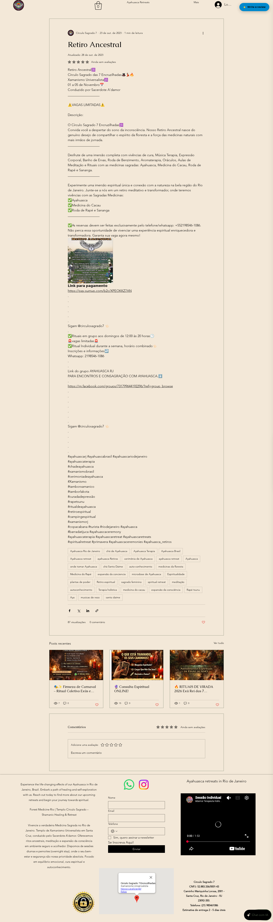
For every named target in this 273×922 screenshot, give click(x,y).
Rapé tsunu (193, 589)
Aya (72, 597)
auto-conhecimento (140, 566)
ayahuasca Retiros (108, 558)
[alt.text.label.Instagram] (143, 784)
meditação (178, 582)
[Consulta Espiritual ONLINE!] (136, 665)
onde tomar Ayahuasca (83, 566)
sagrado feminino (131, 582)
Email (111, 810)
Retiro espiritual (106, 582)
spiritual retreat (157, 582)
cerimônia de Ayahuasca (138, 558)
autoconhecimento (81, 589)
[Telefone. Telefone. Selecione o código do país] (114, 831)
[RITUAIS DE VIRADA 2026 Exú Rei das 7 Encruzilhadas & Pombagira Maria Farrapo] (197, 665)
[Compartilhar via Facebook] (69, 610)
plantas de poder (80, 582)
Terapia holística (107, 589)
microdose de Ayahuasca (146, 574)
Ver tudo (219, 643)
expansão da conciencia (112, 574)
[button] (98, 5)
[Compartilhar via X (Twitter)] (78, 610)
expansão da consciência (165, 589)
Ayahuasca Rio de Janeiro (85, 551)
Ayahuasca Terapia (144, 551)
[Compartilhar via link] (97, 610)
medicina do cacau (134, 589)
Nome (111, 797)
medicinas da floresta (170, 566)
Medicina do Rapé (80, 574)
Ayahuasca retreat (80, 558)
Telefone (113, 824)
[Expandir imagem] (90, 260)
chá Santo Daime (113, 566)
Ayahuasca (192, 558)
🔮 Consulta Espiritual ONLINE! (131, 689)
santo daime (113, 597)
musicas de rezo (90, 597)
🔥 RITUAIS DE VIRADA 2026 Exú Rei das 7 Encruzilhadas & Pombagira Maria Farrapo (195, 689)
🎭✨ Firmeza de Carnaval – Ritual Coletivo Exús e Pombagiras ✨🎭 (75, 689)
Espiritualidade (176, 574)
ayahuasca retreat (169, 558)
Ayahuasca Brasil (170, 551)
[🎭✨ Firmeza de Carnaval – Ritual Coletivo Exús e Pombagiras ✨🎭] (76, 665)
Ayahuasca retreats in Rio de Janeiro (216, 781)
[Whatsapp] (129, 784)
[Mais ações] (203, 33)
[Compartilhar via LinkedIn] (88, 610)
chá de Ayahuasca (116, 551)
